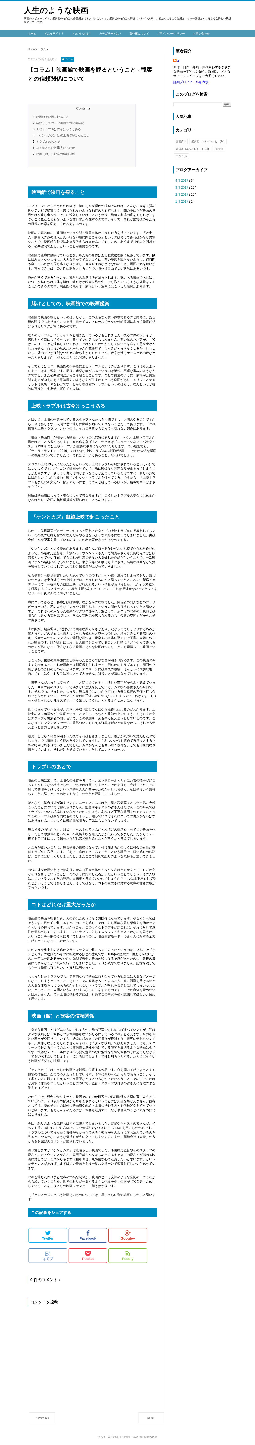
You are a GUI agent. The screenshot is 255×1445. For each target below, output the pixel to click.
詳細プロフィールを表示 (190, 82)
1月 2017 (182, 201)
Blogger (152, 1436)
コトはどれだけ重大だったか (55, 147)
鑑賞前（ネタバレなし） (207, 141)
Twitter (48, 1238)
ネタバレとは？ (81, 33)
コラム (181, 156)
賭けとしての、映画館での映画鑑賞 (60, 123)
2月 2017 (182, 194)
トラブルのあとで (48, 141)
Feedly (127, 1259)
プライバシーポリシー (171, 33)
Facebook (87, 1238)
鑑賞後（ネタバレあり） (192, 148)
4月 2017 (182, 180)
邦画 (180, 141)
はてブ (47, 1255)
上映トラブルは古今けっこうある (58, 129)
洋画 (219, 148)
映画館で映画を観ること (52, 116)
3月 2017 (182, 187)
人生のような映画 (56, 10)
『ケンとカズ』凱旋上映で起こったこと (63, 135)
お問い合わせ (201, 33)
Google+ (128, 1238)
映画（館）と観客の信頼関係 (55, 154)
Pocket (88, 1259)
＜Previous (42, 1417)
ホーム (32, 33)
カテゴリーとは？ (110, 33)
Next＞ (151, 1417)
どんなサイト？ (54, 33)
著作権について (139, 33)
